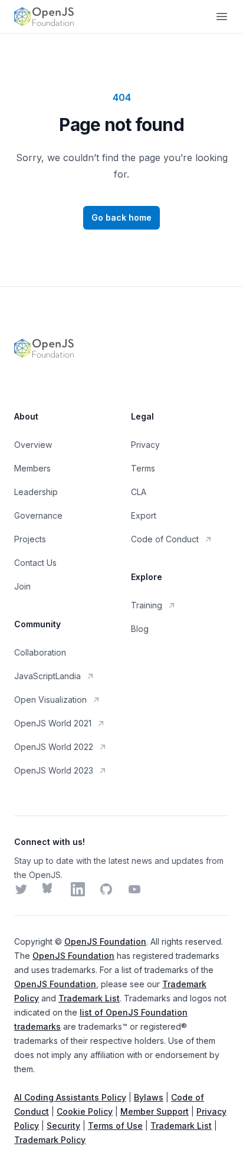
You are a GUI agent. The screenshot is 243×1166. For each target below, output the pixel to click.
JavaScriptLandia (47, 676)
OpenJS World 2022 (53, 747)
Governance (38, 515)
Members (32, 468)
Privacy (145, 445)
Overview (33, 445)
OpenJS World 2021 (52, 723)
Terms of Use (115, 1126)
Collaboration (40, 652)
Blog (140, 629)
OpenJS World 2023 (53, 770)
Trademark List (89, 998)
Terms (143, 468)
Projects (30, 539)
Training (146, 605)
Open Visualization (50, 700)
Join (22, 586)
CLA (138, 492)
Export (143, 515)
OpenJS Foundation (105, 941)
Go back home (121, 217)
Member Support (154, 1111)
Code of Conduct (165, 539)
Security (63, 1126)
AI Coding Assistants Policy (70, 1097)
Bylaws (148, 1097)
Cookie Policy (85, 1111)
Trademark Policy (50, 1140)
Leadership (36, 492)
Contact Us (35, 563)
